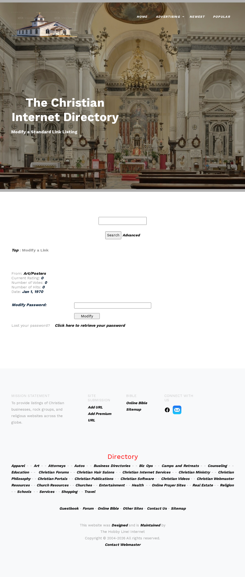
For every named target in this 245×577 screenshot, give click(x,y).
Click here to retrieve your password (90, 325)
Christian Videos (175, 479)
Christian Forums (54, 472)
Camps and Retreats (180, 466)
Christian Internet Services (146, 472)
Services (46, 492)
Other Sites (133, 508)
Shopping (69, 492)
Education (20, 472)
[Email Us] (177, 410)
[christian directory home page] (44, 24)
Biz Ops (146, 466)
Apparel (18, 466)
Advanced (131, 235)
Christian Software (137, 479)
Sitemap (178, 508)
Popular (221, 16)
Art (36, 466)
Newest (197, 16)
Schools (24, 492)
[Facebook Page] (167, 410)
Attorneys (56, 466)
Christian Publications (93, 479)
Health (138, 485)
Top (14, 250)
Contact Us (157, 508)
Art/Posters (34, 273)
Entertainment (112, 485)
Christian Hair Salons (95, 472)
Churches (83, 485)
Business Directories (112, 466)
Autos (79, 466)
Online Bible (108, 508)
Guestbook (68, 508)
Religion (227, 485)
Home (142, 16)
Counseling (217, 466)
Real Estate (202, 485)
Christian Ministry (194, 472)
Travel (89, 492)
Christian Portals (52, 479)
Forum (88, 508)
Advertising (168, 16)
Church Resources (52, 485)
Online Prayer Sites (168, 485)
